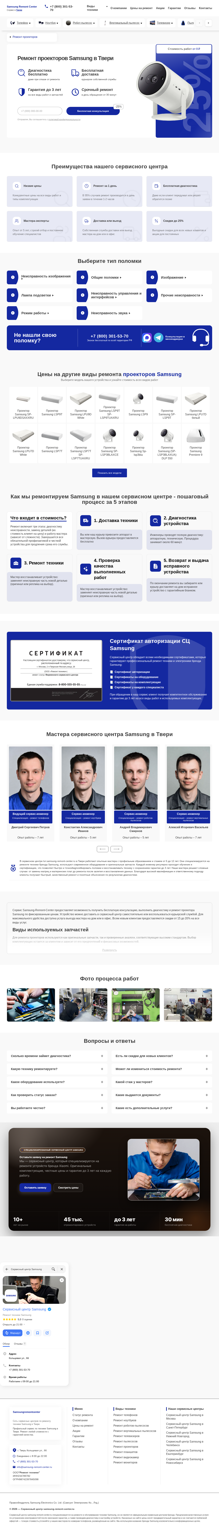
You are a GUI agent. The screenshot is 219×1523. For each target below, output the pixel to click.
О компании (119, 8)
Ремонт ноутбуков (124, 1420)
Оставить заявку (35, 1187)
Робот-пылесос (82, 23)
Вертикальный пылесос (125, 23)
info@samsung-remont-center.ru (34, 1467)
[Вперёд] (208, 23)
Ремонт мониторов (125, 1462)
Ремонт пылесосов (125, 1441)
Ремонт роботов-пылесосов (131, 1425)
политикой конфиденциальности (64, 119)
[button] (102, 849)
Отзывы (190, 8)
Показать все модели (109, 472)
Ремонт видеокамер (126, 1457)
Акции (160, 8)
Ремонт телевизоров (126, 1436)
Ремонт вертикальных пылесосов (134, 1430)
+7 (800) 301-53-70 (61, 8)
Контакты (205, 8)
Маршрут (15, 1333)
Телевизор (163, 23)
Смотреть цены (68, 1187)
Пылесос (193, 23)
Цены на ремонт (141, 8)
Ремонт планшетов (125, 1452)
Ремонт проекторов (125, 1446)
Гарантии (174, 8)
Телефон (22, 23)
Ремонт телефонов (125, 1415)
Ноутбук (50, 23)
